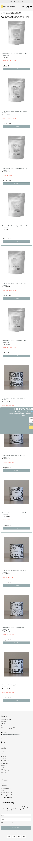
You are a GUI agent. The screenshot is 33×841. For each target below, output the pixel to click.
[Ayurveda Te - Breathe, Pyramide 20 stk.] (16, 437)
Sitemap (3, 739)
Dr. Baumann (4, 763)
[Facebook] (1, 742)
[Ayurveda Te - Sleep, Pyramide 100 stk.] (16, 265)
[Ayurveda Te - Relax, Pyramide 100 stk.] (16, 323)
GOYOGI (3, 765)
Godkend (15, 828)
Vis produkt (16, 69)
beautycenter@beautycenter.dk (11, 734)
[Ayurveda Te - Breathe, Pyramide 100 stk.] (16, 93)
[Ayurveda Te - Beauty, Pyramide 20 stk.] (16, 380)
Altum (2, 751)
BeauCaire (3, 758)
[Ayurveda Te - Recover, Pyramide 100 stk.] (16, 208)
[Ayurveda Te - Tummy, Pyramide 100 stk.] (16, 150)
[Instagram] (5, 742)
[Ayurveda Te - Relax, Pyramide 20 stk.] (16, 610)
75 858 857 (5, 732)
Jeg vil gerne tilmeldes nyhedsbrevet (15, 822)
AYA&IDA (3, 756)
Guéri (2, 767)
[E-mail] (16, 819)
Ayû (2, 754)
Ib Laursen (4, 772)
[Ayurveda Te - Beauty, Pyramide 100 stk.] (16, 36)
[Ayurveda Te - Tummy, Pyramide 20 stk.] (16, 495)
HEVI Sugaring (5, 770)
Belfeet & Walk (5, 760)
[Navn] (16, 815)
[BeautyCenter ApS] (8, 7)
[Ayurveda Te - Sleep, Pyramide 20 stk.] (16, 667)
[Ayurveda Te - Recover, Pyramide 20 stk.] (16, 552)
